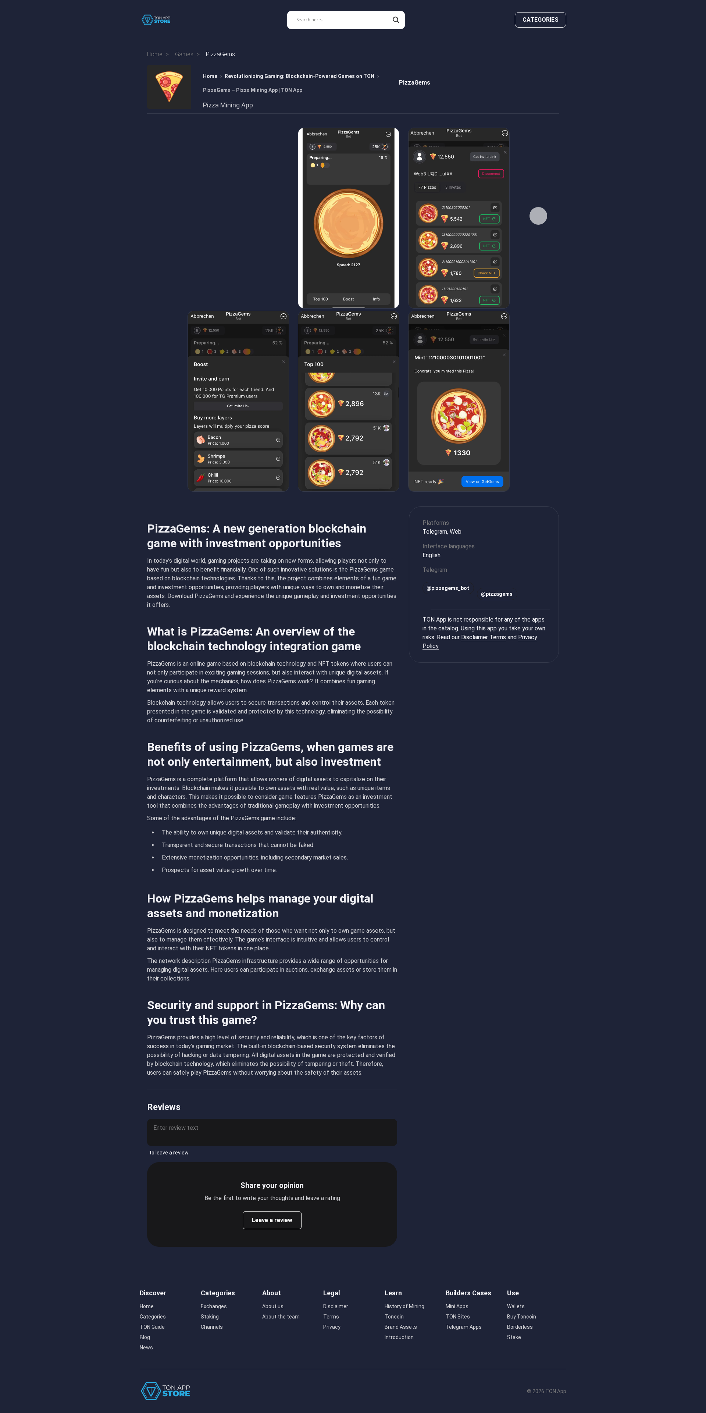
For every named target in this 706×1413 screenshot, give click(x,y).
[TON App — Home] (161, 20)
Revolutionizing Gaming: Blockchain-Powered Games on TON (299, 76)
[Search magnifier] (396, 20)
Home (210, 76)
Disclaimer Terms (483, 637)
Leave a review (272, 1220)
